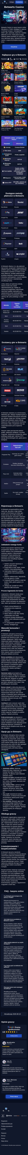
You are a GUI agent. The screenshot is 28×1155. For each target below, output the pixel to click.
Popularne (4, 59)
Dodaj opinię (14, 1035)
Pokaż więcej (14, 1096)
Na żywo (11, 59)
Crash (17, 59)
